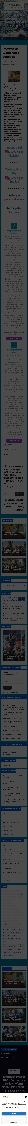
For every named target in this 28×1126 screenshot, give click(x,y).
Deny (14, 1118)
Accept (14, 1113)
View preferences (14, 1122)
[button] (25, 1096)
